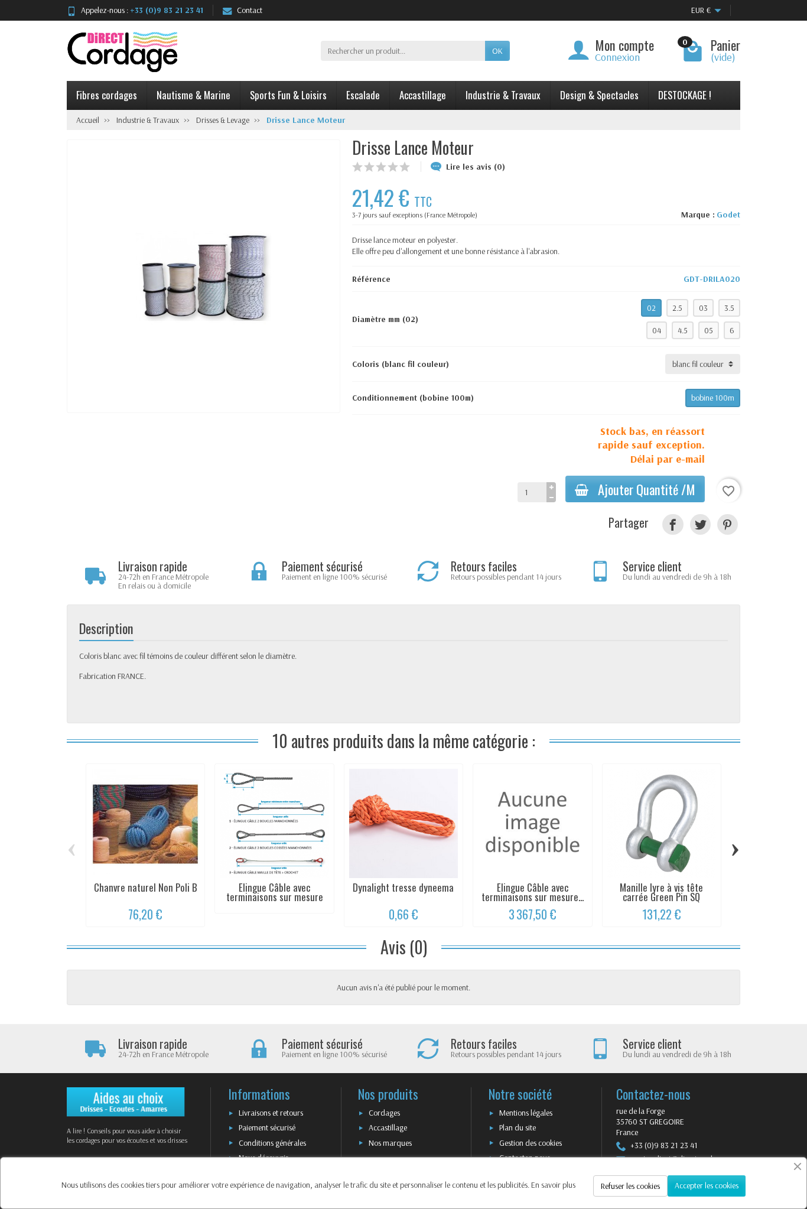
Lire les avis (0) (475, 166)
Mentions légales (525, 1112)
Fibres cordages (106, 94)
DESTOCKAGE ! (684, 94)
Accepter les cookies (706, 1185)
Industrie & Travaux (503, 94)
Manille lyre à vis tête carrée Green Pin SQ (661, 892)
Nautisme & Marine (193, 94)
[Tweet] (700, 524)
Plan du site (517, 1127)
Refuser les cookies (630, 1186)
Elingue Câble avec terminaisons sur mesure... (532, 892)
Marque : (698, 214)
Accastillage (422, 94)
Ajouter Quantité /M (646, 489)
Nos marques (390, 1143)
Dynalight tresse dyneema (403, 887)
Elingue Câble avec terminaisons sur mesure (274, 892)
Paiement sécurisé (267, 1127)
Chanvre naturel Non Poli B (145, 887)
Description (106, 628)
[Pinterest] (727, 524)
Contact (249, 10)
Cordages (384, 1112)
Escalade (363, 94)
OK (497, 51)
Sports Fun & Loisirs (288, 94)
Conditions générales (272, 1143)
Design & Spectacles (599, 94)
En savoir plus (553, 1184)
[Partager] (672, 524)
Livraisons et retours (271, 1112)
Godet (728, 214)
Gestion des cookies (530, 1143)
